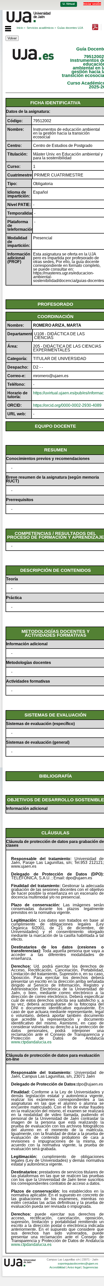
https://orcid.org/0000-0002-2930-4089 (67, 405)
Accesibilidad (57, 1267)
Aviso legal (74, 1267)
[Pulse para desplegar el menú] (5, 28)
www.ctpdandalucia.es (31, 1042)
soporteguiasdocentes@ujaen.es (78, 1263)
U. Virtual (69, 3)
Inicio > (21, 27)
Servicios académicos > (41, 27)
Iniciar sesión (92, 3)
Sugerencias (90, 1267)
